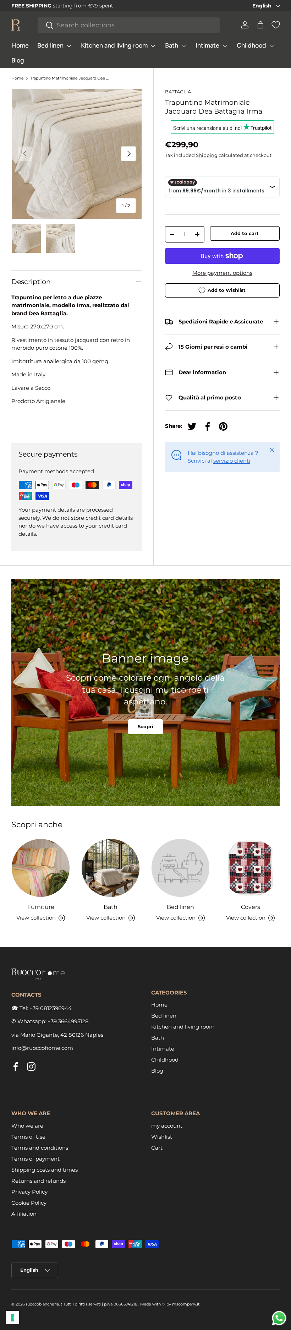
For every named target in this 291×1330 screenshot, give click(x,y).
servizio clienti (231, 460)
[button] (260, 25)
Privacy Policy (29, 1191)
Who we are (27, 1125)
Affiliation (24, 1213)
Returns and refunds (38, 1180)
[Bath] (110, 868)
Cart (157, 1147)
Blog (17, 60)
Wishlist (161, 1136)
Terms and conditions (39, 1147)
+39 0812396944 (50, 1008)
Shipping (207, 155)
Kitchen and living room (183, 1026)
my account (166, 1125)
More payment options (222, 272)
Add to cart (245, 233)
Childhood (165, 1059)
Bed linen (180, 906)
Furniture (40, 906)
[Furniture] (41, 868)
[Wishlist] (276, 25)
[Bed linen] (180, 868)
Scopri (145, 726)
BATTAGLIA (178, 91)
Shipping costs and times (44, 1169)
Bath (110, 906)
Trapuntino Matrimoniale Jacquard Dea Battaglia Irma (70, 78)
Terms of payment (35, 1158)
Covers (250, 906)
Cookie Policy (28, 1202)
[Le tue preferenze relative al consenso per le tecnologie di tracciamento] (12, 1317)
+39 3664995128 (68, 1021)
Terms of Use (28, 1136)
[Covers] (250, 868)
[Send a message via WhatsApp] (279, 1318)
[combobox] (129, 25)
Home (20, 45)
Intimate (162, 1048)
